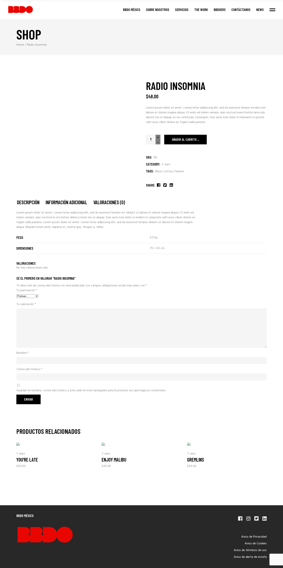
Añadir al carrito (184, 139)
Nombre (22, 353)
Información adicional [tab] (66, 202)
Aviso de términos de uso (250, 550)
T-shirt (166, 164)
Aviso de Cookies (256, 543)
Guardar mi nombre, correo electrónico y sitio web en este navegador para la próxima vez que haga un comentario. (91, 390)
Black (158, 171)
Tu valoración (26, 304)
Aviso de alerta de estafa (250, 557)
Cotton (168, 171)
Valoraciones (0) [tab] (109, 202)
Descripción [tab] (28, 202)
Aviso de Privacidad (254, 536)
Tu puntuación (26, 290)
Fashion (179, 171)
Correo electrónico (29, 369)
